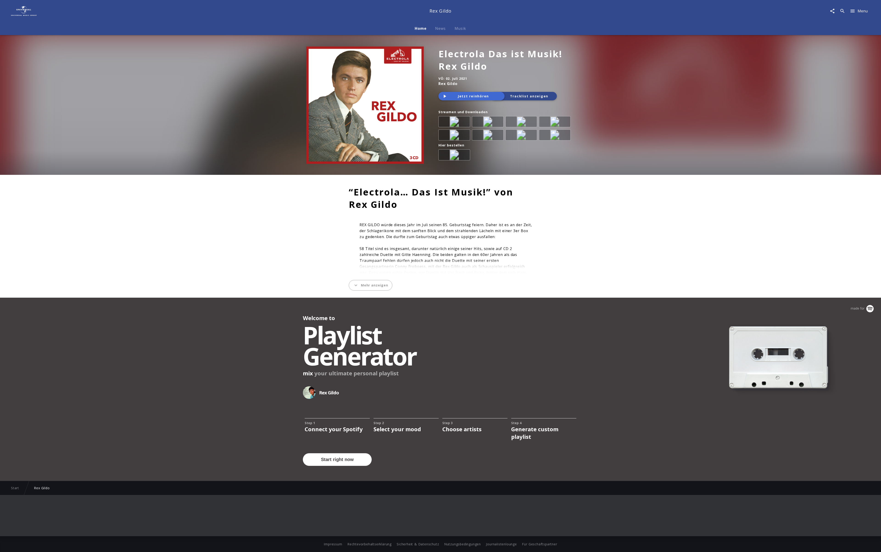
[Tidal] (522, 135)
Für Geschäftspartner (539, 544)
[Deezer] (555, 122)
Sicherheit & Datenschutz (418, 544)
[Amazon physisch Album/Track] (455, 155)
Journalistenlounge (501, 544)
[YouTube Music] (555, 135)
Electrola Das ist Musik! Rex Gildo (500, 60)
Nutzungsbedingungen (462, 544)
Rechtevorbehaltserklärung (369, 544)
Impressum (333, 544)
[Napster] (488, 135)
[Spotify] (522, 122)
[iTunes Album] (455, 135)
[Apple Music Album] (455, 122)
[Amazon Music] (488, 122)
